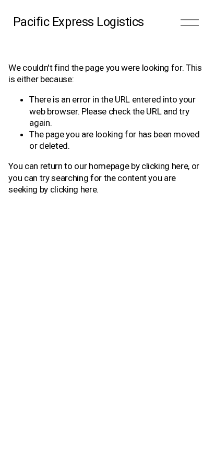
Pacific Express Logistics (78, 22)
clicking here (164, 166)
